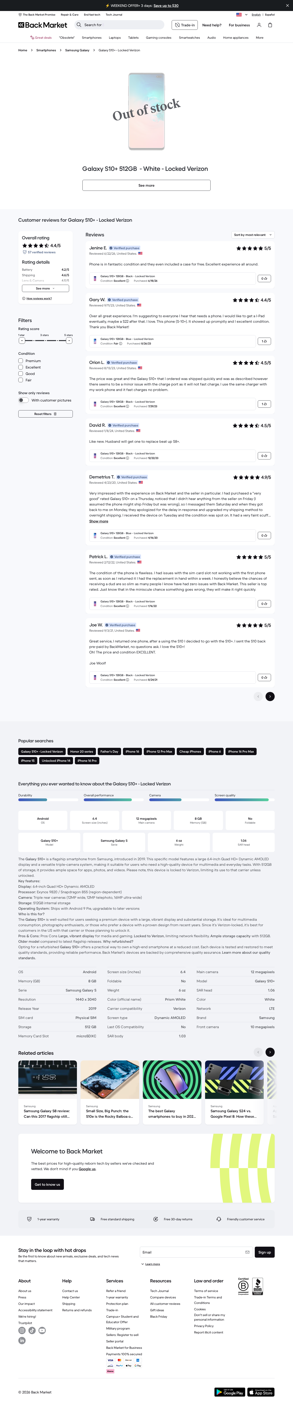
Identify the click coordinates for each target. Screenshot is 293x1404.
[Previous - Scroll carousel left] (258, 1052)
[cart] (270, 25)
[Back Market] (42, 25)
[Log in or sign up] (259, 25)
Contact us (70, 1291)
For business (239, 25)
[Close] (287, 5)
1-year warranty (117, 1297)
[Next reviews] (270, 696)
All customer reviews (165, 1304)
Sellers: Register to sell (122, 1335)
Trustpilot (25, 1323)
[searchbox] (123, 24)
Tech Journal (159, 1291)
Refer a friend (116, 1291)
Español (270, 14)
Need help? (212, 25)
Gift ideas (157, 1310)
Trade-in (112, 1310)
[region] (146, 1093)
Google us (87, 1168)
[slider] (22, 340)
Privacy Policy (204, 1326)
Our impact (26, 1304)
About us (24, 1291)
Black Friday (158, 1316)
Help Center (71, 1297)
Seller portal (114, 1341)
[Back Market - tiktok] (32, 1330)
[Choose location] (242, 14)
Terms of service (206, 1291)
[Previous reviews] (258, 696)
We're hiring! (27, 1316)
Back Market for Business (124, 1348)
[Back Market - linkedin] (22, 1340)
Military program (118, 1328)
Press (22, 1297)
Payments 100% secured (124, 1354)
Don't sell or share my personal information (209, 1317)
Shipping (68, 1304)
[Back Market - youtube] (42, 1330)
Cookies (200, 1309)
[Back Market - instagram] (22, 1330)
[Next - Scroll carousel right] (270, 1052)
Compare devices (163, 1297)
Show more (98, 521)
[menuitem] (92, 38)
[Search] (79, 24)
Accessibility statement (35, 1310)
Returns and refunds (77, 1310)
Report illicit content (208, 1332)
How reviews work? (39, 298)
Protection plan (117, 1304)
